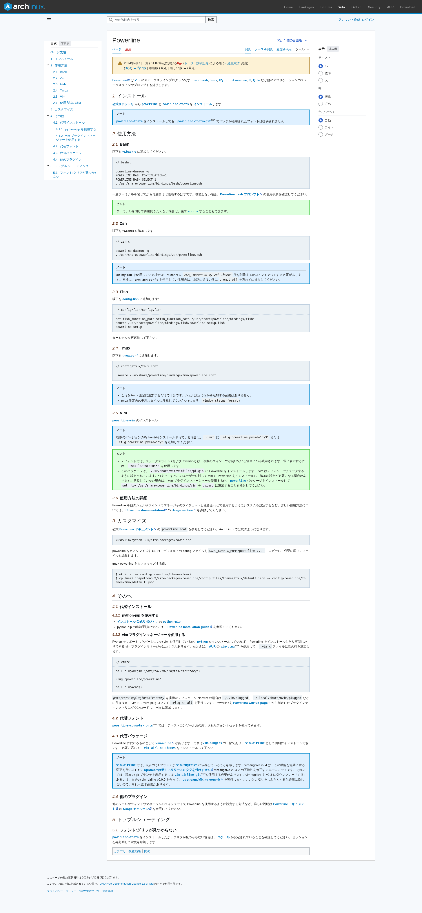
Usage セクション (136, 809)
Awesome (239, 80)
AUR (390, 7)
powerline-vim (123, 420)
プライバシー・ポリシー (61, 891)
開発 (147, 851)
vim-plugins (212, 743)
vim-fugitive (186, 765)
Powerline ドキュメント (136, 529)
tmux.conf (130, 355)
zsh (196, 80)
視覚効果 (135, 851)
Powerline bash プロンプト (239, 194)
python (202, 641)
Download (407, 7)
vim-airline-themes (160, 748)
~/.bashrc (129, 151)
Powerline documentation (145, 510)
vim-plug (227, 646)
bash (204, 80)
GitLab (356, 7)
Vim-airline (163, 743)
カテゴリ (120, 851)
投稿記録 (202, 63)
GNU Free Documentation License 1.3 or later (127, 883)
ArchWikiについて (89, 891)
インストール (203, 104)
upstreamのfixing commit (201, 779)
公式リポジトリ (123, 104)
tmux (213, 80)
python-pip (171, 621)
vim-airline (255, 743)
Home (288, 7)
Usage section (182, 510)
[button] (49, 19)
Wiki (341, 7)
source (193, 211)
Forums (326, 7)
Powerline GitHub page (250, 702)
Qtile (256, 80)
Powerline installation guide (188, 627)
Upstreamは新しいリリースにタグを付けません (177, 770)
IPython (225, 80)
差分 (128, 68)
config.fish (130, 299)
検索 (211, 19)
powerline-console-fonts (132, 725)
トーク (189, 63)
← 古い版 (139, 68)
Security (374, 7)
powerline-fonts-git (194, 121)
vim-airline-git (188, 774)
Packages (306, 7)
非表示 (65, 43)
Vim (137, 80)
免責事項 (107, 891)
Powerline (119, 80)
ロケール (223, 837)
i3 (250, 80)
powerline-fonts (175, 104)
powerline (150, 104)
